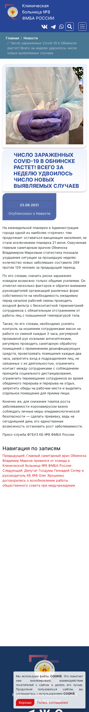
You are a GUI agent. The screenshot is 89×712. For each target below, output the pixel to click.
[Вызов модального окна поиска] (69, 26)
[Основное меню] (82, 26)
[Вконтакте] (44, 26)
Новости (43, 213)
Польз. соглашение (52, 702)
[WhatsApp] (61, 26)
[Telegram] (53, 26)
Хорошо (25, 702)
